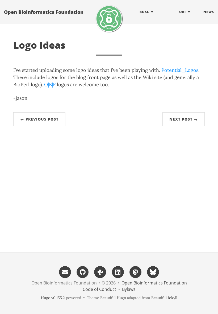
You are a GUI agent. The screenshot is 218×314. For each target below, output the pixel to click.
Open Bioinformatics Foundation (43, 12)
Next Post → (183, 119)
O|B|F (50, 84)
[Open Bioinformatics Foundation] (109, 18)
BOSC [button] (144, 12)
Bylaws (129, 289)
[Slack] (100, 271)
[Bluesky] (153, 271)
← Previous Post (39, 119)
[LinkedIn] (117, 271)
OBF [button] (182, 12)
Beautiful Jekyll (164, 297)
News (208, 12)
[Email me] (64, 271)
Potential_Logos (179, 70)
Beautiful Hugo (113, 297)
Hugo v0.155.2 (53, 297)
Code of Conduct (99, 289)
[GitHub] (82, 271)
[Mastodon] (135, 271)
